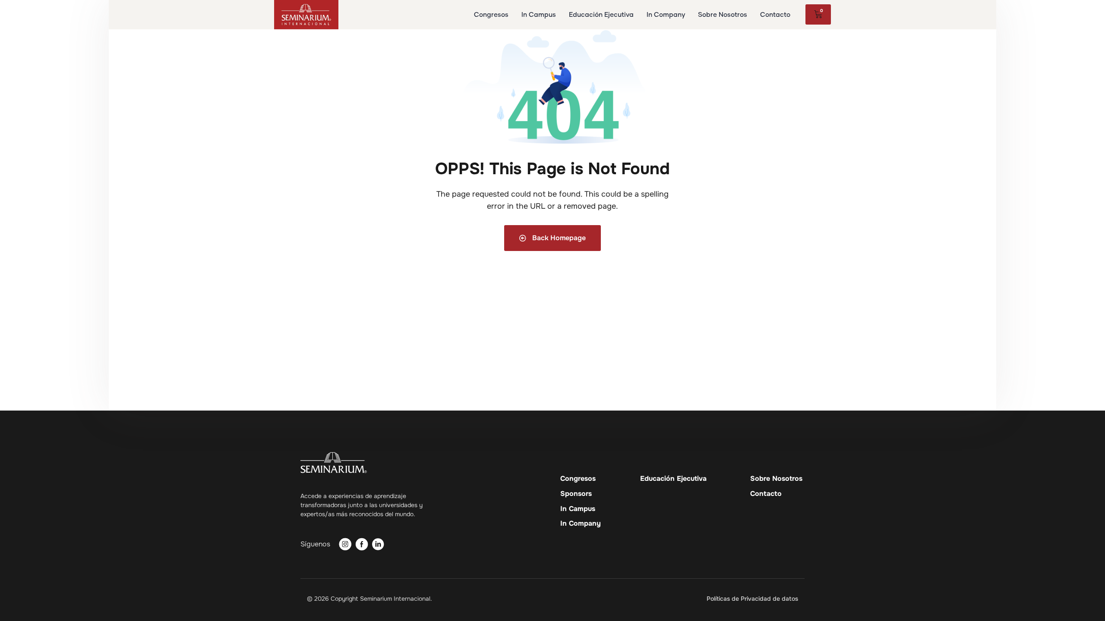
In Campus (577, 509)
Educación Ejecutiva (673, 478)
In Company (580, 523)
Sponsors (576, 493)
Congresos (578, 478)
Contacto (766, 493)
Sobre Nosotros (776, 478)
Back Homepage (558, 237)
